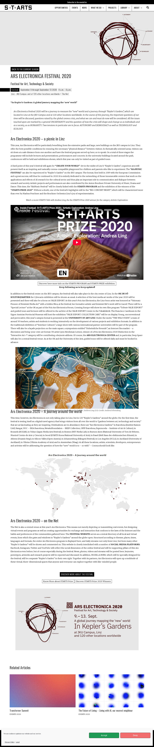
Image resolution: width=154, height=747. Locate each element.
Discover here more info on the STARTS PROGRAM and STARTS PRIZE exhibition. (77, 283)
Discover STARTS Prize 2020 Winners (93, 581)
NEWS (84, 7)
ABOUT (137, 7)
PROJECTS (112, 7)
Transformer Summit (19, 710)
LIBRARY (124, 7)
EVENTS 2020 (15, 714)
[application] (102, 7)
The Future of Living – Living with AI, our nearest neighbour (106, 710)
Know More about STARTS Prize (58, 581)
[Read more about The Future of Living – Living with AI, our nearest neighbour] (111, 691)
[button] (148, 8)
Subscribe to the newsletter (77, 2)
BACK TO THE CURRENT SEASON (25, 69)
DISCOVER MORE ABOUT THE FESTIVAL (77, 574)
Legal (17, 742)
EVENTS (75, 7)
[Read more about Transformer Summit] (43, 691)
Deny (135, 735)
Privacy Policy (10, 742)
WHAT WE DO (96, 7)
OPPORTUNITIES (61, 7)
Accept (104, 735)
